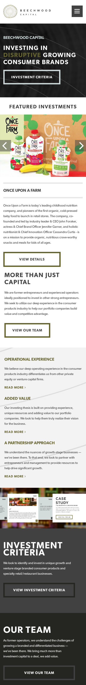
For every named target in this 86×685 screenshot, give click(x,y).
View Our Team (27, 330)
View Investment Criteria (39, 590)
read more (14, 387)
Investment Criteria (31, 77)
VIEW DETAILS (32, 259)
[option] (43, 146)
